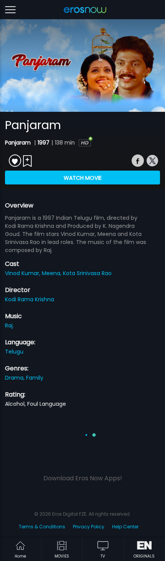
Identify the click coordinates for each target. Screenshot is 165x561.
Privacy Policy (88, 526)
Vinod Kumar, (23, 273)
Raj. (9, 325)
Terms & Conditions (42, 526)
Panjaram (18, 142)
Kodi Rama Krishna (29, 299)
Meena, (52, 273)
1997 (44, 142)
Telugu (14, 351)
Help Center (125, 526)
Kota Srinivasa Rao (87, 273)
